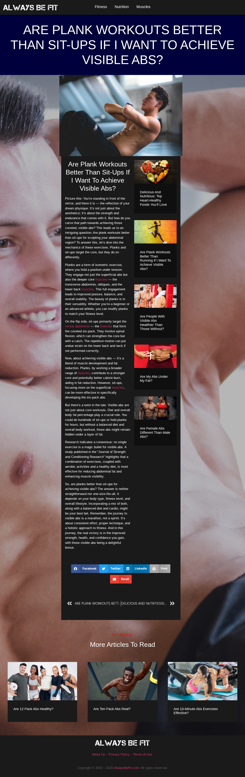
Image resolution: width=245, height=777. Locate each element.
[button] (85, 568)
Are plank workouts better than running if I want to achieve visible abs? (155, 260)
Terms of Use (142, 754)
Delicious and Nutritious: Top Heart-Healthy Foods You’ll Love (153, 198)
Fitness (101, 7)
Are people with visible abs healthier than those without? (152, 322)
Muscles (143, 7)
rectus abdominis (77, 326)
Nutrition (122, 7)
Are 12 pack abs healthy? (33, 709)
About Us (98, 754)
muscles (101, 279)
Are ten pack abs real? (112, 709)
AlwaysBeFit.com (126, 768)
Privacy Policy (119, 754)
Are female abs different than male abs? (155, 432)
